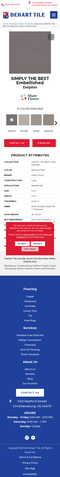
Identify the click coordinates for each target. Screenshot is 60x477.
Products (29, 24)
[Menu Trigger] (54, 15)
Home (5, 24)
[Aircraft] (24, 120)
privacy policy (29, 234)
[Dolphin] (12, 120)
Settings (30, 249)
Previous (4, 118)
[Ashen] (36, 120)
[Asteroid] (48, 120)
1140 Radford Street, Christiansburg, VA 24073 (45, 3)
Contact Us (17, 143)
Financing (44, 143)
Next (56, 118)
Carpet (21, 24)
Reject (38, 244)
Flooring (13, 24)
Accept (22, 244)
